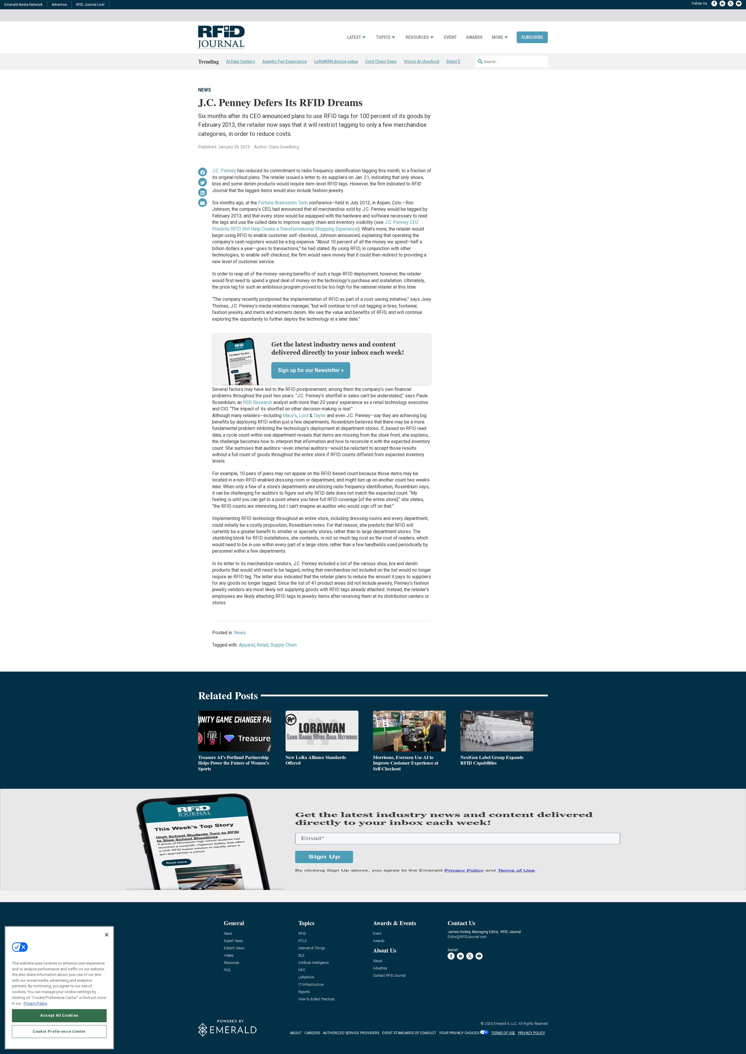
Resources (417, 37)
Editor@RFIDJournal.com (467, 937)
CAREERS (312, 1033)
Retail (262, 645)
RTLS (302, 941)
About (377, 961)
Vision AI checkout (421, 61)
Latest (354, 37)
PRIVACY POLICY (531, 1033)
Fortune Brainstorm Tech (283, 202)
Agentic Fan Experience (284, 61)
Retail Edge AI (459, 61)
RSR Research (257, 402)
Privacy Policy (35, 1003)
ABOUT (296, 1033)
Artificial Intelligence (313, 963)
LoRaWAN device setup (336, 61)
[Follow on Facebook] (714, 3)
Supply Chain (283, 645)
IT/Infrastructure (310, 985)
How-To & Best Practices (316, 999)
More (497, 37)
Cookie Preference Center (59, 1031)
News (204, 90)
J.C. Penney (224, 170)
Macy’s (290, 415)
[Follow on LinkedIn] (722, 3)
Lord (304, 415)
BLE (301, 956)
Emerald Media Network (23, 4)
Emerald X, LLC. (506, 1024)
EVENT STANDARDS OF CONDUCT (409, 1033)
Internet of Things (311, 948)
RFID (302, 934)
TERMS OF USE (503, 1033)
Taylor (319, 415)
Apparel (247, 645)
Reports (304, 992)
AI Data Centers (240, 61)
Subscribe (532, 37)
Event (450, 37)
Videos (229, 956)
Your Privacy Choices (459, 1033)
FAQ (227, 970)
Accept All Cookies (59, 1015)
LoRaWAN (306, 977)
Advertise (59, 4)
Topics (383, 37)
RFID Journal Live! (90, 4)
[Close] (106, 934)
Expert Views (233, 941)
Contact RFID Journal (389, 976)
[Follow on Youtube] (739, 3)
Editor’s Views (234, 948)
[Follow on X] (730, 3)
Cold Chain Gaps (381, 61)
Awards (474, 37)
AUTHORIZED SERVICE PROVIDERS (351, 1033)
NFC (301, 970)
